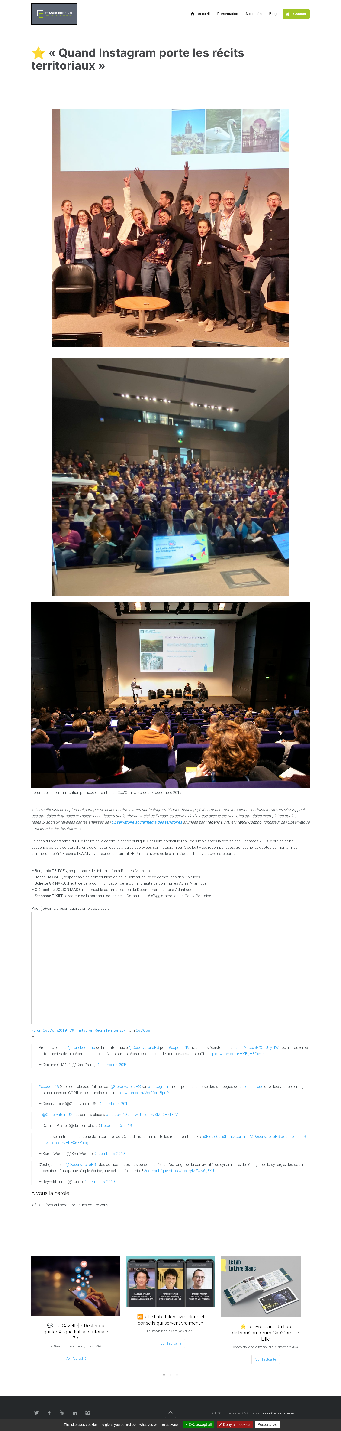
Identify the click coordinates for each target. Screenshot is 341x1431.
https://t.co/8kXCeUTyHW (256, 1047)
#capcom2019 (293, 1136)
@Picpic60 (211, 1136)
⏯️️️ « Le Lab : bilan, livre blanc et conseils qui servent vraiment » (170, 1320)
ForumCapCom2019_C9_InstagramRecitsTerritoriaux (78, 1030)
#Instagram (158, 1086)
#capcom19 (179, 1047)
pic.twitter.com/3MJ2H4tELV (153, 1114)
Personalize (267, 1425)
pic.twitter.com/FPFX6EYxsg (63, 1142)
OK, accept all (200, 1425)
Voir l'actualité (76, 1358)
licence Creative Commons (278, 1413)
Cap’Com (143, 1030)
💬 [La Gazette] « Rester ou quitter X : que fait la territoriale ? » (76, 1332)
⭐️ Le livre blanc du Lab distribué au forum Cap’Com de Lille (265, 1333)
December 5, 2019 (112, 1064)
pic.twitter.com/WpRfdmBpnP (143, 1092)
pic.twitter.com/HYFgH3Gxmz (238, 1053)
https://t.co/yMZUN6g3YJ (191, 1170)
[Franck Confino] (54, 14)
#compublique (251, 1086)
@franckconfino (81, 1047)
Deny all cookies (236, 1425)
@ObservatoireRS (144, 1047)
